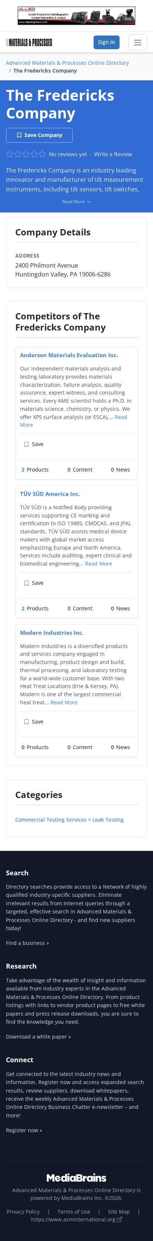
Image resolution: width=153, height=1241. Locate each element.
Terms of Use (74, 1211)
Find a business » (27, 942)
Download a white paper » (38, 1036)
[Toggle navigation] (137, 42)
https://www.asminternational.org (74, 1219)
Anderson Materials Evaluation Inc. (69, 355)
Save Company (43, 134)
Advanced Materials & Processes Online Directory (67, 62)
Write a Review (113, 154)
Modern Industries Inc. (52, 632)
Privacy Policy (23, 1211)
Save (37, 443)
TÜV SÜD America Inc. (50, 493)
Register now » (24, 1130)
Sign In (106, 42)
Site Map (119, 1211)
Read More (98, 563)
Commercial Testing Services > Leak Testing (69, 819)
